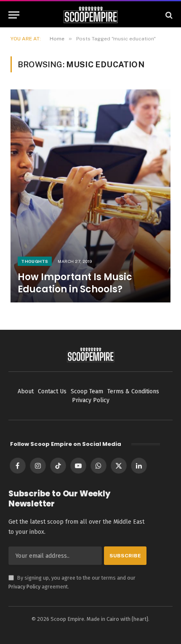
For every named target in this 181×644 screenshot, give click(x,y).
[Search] (168, 14)
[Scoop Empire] (91, 15)
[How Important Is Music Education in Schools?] (90, 195)
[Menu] (13, 14)
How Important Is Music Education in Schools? (75, 282)
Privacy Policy (24, 586)
